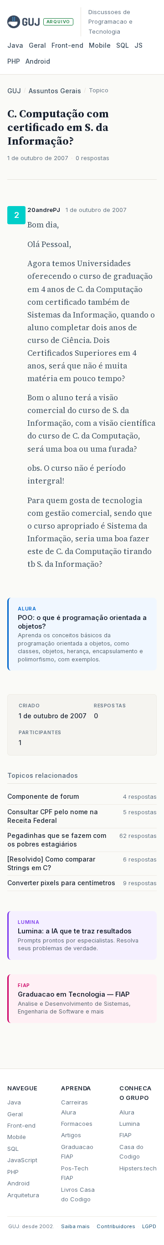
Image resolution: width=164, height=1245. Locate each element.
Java (15, 45)
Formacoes (76, 1123)
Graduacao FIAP (77, 1151)
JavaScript (22, 1160)
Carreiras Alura (74, 1107)
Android (38, 61)
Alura (126, 1112)
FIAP (125, 1135)
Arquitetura (23, 1195)
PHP (13, 61)
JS (138, 45)
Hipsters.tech (138, 1168)
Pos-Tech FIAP (74, 1172)
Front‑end (67, 45)
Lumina (129, 1123)
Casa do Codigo (131, 1151)
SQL (122, 45)
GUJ (14, 91)
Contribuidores (116, 1226)
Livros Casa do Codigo (78, 1194)
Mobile (100, 45)
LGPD (149, 1226)
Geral (37, 45)
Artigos (71, 1135)
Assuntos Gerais (55, 91)
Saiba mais (75, 1226)
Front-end (21, 1125)
